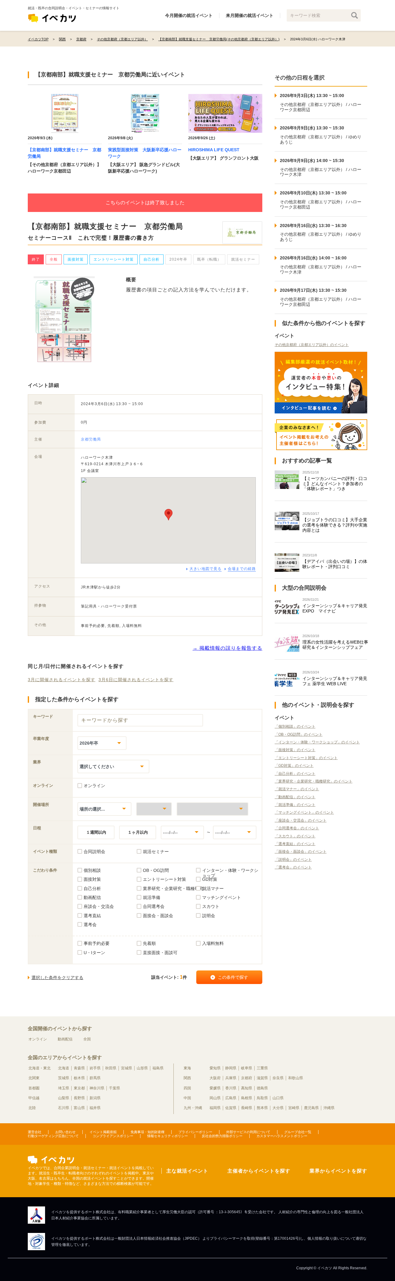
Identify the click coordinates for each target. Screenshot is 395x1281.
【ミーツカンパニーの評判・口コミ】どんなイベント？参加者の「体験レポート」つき (334, 483)
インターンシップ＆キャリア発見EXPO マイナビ (334, 608)
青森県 (79, 1068)
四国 (187, 1088)
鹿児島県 (311, 1108)
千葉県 (114, 1088)
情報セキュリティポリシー (167, 1136)
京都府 (246, 1078)
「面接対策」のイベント (295, 750)
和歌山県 (295, 1078)
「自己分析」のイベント (295, 773)
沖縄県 (329, 1108)
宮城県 (126, 1068)
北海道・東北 (39, 1068)
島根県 (246, 1098)
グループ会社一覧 (297, 1132)
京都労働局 (91, 439)
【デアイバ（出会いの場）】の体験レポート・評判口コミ (334, 564)
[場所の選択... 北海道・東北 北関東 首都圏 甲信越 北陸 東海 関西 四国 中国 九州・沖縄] (104, 808)
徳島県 (262, 1088)
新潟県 (95, 1098)
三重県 (262, 1068)
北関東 (34, 1078)
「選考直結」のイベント (295, 844)
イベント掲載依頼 (103, 1132)
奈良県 (278, 1078)
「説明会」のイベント (293, 859)
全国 (87, 1039)
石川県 (63, 1108)
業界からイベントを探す (338, 1170)
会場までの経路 (242, 569)
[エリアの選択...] (212, 808)
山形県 (142, 1068)
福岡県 (215, 1108)
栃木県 (79, 1078)
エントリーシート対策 (114, 259)
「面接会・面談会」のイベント (300, 851)
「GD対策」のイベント (294, 765)
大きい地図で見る (205, 569)
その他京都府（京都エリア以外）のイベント (312, 345)
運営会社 (34, 1132)
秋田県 (110, 1068)
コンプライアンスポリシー (113, 1136)
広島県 (230, 1098)
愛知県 (215, 1068)
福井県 (95, 1108)
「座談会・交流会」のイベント (300, 820)
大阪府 (215, 1078)
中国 (187, 1098)
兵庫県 (230, 1078)
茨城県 (63, 1078)
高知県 (246, 1088)
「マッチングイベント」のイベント (304, 812)
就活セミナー (243, 259)
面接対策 (76, 259)
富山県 (79, 1108)
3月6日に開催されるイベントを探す (135, 679)
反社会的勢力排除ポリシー (222, 1136)
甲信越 (34, 1098)
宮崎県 (293, 1108)
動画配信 (65, 1039)
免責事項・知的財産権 (147, 1132)
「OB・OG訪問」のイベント (298, 734)
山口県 (278, 1098)
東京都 (79, 1088)
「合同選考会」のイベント (297, 828)
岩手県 (95, 1068)
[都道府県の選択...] (154, 808)
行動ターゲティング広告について (53, 1136)
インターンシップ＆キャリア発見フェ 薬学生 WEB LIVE (334, 681)
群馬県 (95, 1078)
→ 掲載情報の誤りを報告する (227, 648)
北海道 (63, 1068)
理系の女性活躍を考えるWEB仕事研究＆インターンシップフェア (335, 645)
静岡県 (230, 1068)
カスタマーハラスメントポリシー (281, 1136)
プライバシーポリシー (195, 1132)
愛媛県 (215, 1088)
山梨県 (63, 1098)
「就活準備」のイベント (295, 805)
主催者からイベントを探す (258, 1170)
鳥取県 (262, 1098)
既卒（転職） (209, 259)
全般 (54, 259)
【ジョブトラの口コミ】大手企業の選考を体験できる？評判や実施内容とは (334, 525)
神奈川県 (96, 1088)
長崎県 (246, 1108)
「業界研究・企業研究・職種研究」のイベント (313, 781)
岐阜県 (246, 1068)
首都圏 (34, 1088)
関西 (187, 1078)
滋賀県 (262, 1078)
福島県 (158, 1068)
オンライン (37, 1039)
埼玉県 (63, 1088)
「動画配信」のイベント (295, 797)
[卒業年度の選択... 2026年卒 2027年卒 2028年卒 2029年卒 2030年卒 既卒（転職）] (102, 743)
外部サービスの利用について (248, 1132)
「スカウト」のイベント (295, 836)
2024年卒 (178, 259)
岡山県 (215, 1098)
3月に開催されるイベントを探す (61, 679)
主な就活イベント (187, 1170)
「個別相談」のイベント (295, 726)
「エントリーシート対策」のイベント (306, 758)
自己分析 (151, 259)
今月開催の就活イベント (189, 15)
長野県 (79, 1098)
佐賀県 (230, 1108)
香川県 (230, 1088)
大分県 (278, 1108)
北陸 (32, 1108)
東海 (187, 1068)
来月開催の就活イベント (249, 15)
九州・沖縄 (193, 1108)
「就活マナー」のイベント (297, 789)
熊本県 (262, 1108)
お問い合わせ (65, 1132)
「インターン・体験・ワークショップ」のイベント (317, 742)
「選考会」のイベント (293, 867)
